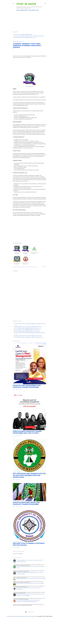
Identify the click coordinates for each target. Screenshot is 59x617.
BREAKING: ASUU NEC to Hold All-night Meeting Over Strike (31, 578)
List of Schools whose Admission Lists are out (25, 37)
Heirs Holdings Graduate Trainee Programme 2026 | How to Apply (27, 432)
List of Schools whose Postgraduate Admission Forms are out (29, 337)
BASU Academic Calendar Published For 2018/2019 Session (30, 583)
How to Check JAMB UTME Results (23, 34)
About (11, 616)
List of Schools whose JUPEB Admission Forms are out (27, 331)
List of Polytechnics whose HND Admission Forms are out (28, 335)
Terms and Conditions (31, 616)
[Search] (45, 3)
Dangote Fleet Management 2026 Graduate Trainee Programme (27, 386)
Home (17, 10)
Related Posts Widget (43, 266)
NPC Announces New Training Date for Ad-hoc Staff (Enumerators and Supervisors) (29, 475)
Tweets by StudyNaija (18, 553)
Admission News (15, 266)
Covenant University (29, 266)
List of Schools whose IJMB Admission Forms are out (27, 329)
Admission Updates (23, 10)
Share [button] (23, 41)
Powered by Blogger (30, 611)
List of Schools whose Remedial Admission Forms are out (28, 328)
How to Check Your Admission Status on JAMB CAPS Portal (29, 36)
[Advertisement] (29, 19)
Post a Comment (18, 389)
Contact (16, 616)
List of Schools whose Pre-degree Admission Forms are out (28, 326)
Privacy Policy (22, 616)
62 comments (18, 479)
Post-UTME (35, 266)
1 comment (17, 547)
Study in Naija (26, 4)
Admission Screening (22, 266)
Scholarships (32, 10)
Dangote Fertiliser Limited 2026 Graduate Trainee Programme (26, 503)
